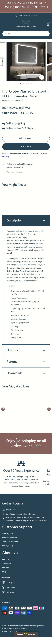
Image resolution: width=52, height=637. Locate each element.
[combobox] (26, 33)
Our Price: (10, 113)
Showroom (6, 563)
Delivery (12, 350)
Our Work (6, 568)
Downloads (14, 373)
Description (15, 220)
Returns (12, 361)
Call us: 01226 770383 (28, 16)
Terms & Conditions (10, 542)
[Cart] (47, 24)
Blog (4, 572)
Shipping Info (7, 534)
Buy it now (26, 147)
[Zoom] (41, 77)
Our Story (6, 559)
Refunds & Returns (10, 538)
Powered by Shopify (9, 631)
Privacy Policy (7, 546)
